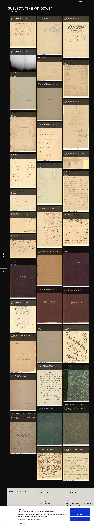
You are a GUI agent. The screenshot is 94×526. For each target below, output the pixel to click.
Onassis (3, 257)
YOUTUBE (68, 498)
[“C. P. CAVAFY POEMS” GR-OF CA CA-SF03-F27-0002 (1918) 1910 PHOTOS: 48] (49, 343)
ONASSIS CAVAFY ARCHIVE (17, 491)
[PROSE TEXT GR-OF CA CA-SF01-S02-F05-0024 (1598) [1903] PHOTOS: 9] (76, 191)
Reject (79, 518)
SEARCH (80, 1)
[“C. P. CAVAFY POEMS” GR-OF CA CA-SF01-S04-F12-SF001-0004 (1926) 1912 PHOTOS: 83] (49, 267)
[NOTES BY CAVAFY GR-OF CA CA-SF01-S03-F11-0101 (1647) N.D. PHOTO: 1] (23, 246)
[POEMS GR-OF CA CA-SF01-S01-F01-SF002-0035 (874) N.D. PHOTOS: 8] (76, 78)
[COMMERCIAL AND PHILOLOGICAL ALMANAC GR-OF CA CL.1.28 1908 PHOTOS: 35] (49, 426)
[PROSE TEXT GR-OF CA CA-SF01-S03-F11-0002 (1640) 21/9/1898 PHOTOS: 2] (49, 226)
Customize (20, 523)
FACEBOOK (68, 496)
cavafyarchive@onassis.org (46, 503)
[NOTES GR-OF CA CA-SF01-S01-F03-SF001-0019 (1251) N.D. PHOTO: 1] (49, 183)
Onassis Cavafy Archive (17, 2)
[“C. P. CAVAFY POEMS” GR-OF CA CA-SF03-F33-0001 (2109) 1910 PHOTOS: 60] (76, 383)
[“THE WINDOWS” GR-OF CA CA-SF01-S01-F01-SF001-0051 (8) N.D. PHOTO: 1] (49, 35)
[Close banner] (91, 508)
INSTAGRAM (69, 500)
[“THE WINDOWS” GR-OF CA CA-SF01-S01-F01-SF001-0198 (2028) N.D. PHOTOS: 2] (49, 68)
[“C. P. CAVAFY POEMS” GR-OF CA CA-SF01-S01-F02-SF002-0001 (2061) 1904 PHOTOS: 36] (23, 90)
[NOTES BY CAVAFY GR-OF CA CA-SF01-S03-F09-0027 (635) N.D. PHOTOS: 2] (23, 199)
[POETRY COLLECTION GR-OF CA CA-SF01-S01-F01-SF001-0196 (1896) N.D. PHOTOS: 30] (23, 59)
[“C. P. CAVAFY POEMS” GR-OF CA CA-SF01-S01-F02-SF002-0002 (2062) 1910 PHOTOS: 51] (49, 101)
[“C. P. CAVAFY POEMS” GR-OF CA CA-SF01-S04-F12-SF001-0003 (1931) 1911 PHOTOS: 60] (76, 266)
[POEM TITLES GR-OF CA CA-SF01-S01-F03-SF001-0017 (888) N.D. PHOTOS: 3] (23, 170)
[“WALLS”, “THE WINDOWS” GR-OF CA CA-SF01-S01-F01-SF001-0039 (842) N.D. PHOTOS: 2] (23, 31)
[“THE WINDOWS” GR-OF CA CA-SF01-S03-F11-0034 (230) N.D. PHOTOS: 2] (76, 229)
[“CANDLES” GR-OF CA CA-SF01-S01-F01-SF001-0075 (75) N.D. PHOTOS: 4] (76, 37)
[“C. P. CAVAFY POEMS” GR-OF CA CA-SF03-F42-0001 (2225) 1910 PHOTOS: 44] (23, 392)
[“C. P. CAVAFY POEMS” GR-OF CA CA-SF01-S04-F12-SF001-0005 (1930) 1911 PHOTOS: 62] (23, 279)
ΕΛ (3, 271)
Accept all (80, 509)
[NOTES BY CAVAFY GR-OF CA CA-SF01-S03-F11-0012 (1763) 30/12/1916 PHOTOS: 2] (23, 222)
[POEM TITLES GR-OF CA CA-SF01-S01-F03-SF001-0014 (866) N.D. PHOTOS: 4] (76, 160)
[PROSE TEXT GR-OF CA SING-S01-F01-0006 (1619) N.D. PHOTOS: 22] (49, 463)
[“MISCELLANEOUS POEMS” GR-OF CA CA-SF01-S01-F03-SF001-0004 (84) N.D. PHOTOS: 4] (23, 131)
